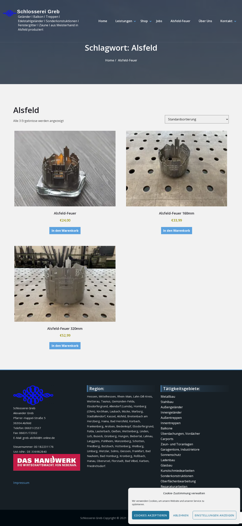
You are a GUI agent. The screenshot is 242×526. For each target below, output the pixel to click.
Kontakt (226, 21)
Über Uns (205, 21)
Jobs (159, 21)
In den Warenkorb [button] (65, 231)
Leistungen (124, 21)
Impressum (21, 483)
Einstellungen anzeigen (214, 515)
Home (103, 21)
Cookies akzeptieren (150, 515)
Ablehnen (181, 515)
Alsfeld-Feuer (180, 21)
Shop (144, 21)
